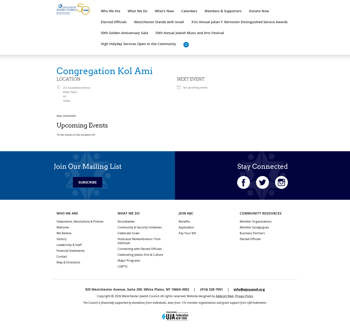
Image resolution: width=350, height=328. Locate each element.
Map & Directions (68, 262)
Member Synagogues (254, 227)
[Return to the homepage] (73, 9)
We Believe (64, 233)
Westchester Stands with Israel (159, 22)
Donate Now (259, 11)
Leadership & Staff (69, 245)
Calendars (189, 11)
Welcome (63, 227)
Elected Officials (114, 22)
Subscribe (87, 182)
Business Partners (252, 233)
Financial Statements (71, 251)
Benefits (184, 221)
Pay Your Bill (187, 233)
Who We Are (110, 11)
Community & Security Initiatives (140, 227)
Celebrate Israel (128, 233)
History (62, 239)
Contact (62, 256)
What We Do (137, 11)
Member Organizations (256, 221)
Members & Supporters (223, 11)
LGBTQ (122, 266)
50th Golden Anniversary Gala (124, 33)
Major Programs (129, 260)
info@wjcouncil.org (249, 289)
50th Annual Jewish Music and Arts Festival (189, 33)
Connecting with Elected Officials (140, 249)
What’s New (164, 11)
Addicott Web (225, 296)
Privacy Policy (244, 296)
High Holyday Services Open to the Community (138, 44)
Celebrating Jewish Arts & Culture (140, 255)
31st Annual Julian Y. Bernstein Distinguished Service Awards (239, 22)
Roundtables (126, 221)
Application (186, 227)
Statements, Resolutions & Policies (80, 221)
